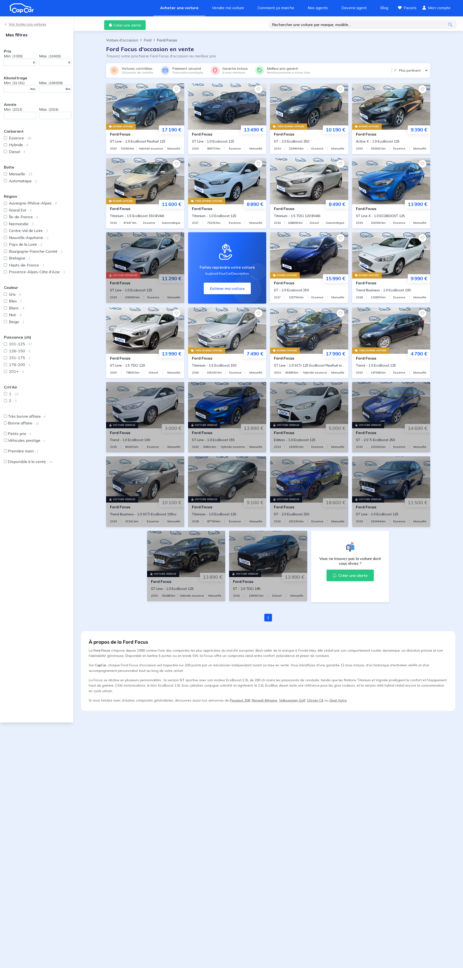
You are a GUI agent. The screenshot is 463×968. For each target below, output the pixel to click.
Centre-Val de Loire (28, 230)
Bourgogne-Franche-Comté (36, 251)
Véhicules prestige (26, 440)
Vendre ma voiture (228, 7)
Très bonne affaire (26, 416)
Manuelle (20, 173)
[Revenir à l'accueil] (24, 8)
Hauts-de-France (26, 265)
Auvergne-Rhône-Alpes (33, 203)
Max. (50, 56)
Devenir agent (354, 7)
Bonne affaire (23, 423)
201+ (16, 371)
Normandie (21, 223)
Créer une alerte (127, 25)
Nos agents (318, 7)
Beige (16, 321)
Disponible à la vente (30, 461)
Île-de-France (23, 216)
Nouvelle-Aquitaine (28, 237)
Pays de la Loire (25, 244)
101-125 (20, 343)
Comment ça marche (276, 7)
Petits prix (19, 433)
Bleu (15, 301)
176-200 (19, 364)
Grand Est (20, 210)
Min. (13, 56)
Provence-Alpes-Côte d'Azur (37, 271)
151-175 (19, 357)
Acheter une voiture (179, 7)
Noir (15, 314)
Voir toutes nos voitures (27, 24)
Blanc (16, 308)
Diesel (17, 151)
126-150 (19, 350)
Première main (23, 451)
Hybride (18, 144)
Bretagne (20, 258)
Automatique (23, 180)
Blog (384, 7)
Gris (15, 294)
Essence (20, 138)
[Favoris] (176, 89)
